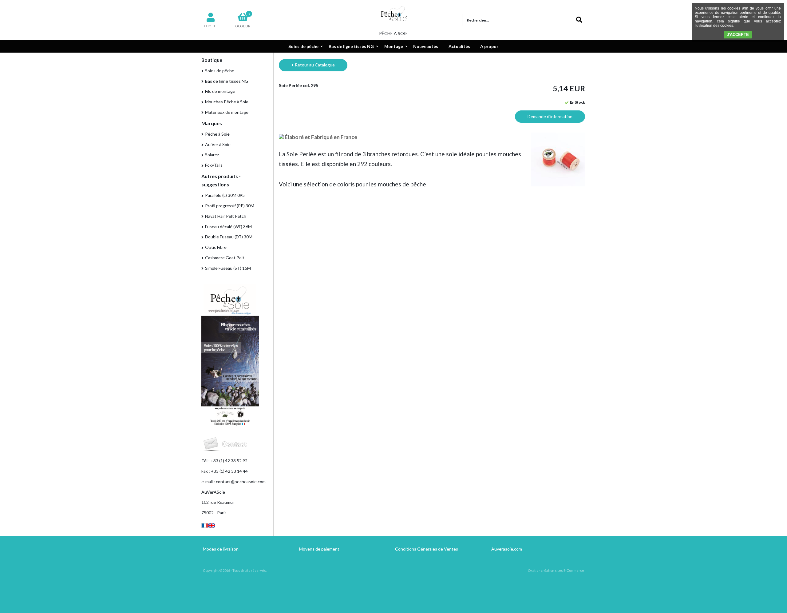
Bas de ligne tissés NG (351, 46)
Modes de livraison (221, 548)
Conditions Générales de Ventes (426, 548)
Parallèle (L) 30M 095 (225, 195)
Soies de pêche (303, 46)
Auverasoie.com (506, 548)
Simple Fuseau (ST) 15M (228, 268)
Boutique (211, 60)
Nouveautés (425, 46)
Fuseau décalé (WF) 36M (228, 226)
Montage (393, 46)
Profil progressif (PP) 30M (229, 205)
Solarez (212, 154)
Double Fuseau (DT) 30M (228, 236)
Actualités (459, 46)
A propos (489, 46)
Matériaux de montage (226, 112)
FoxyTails (214, 165)
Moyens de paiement (319, 548)
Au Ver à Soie (218, 144)
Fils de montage (220, 91)
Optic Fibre (216, 247)
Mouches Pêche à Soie (226, 101)
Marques (211, 123)
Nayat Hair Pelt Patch (225, 216)
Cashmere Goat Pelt (224, 257)
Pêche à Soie (217, 134)
